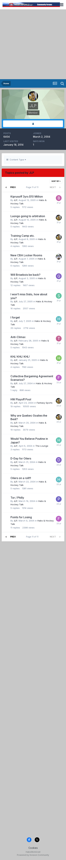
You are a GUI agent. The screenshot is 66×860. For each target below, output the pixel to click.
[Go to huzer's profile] (59, 257)
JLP (15, 200)
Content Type (16, 159)
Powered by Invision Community (33, 855)
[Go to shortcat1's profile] (59, 296)
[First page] (6, 187)
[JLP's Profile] (33, 123)
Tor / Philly (17, 497)
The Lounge (41, 445)
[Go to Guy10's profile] (59, 276)
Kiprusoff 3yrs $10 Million (26, 196)
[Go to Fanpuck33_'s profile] (59, 378)
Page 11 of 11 (32, 187)
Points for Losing (21, 517)
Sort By (55, 181)
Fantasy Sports (44, 402)
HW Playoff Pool (20, 399)
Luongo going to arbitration (27, 216)
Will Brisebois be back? (25, 274)
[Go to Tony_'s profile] (59, 338)
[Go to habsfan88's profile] (59, 440)
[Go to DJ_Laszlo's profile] (59, 460)
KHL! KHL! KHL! (20, 356)
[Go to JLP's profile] (59, 218)
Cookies (33, 847)
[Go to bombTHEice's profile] (59, 198)
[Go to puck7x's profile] (59, 499)
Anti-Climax (18, 337)
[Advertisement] (33, 44)
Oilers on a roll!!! (20, 478)
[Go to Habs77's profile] (59, 319)
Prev (13, 187)
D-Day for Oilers (20, 458)
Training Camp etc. (22, 235)
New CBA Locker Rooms (26, 255)
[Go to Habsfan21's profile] (59, 358)
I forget (15, 317)
